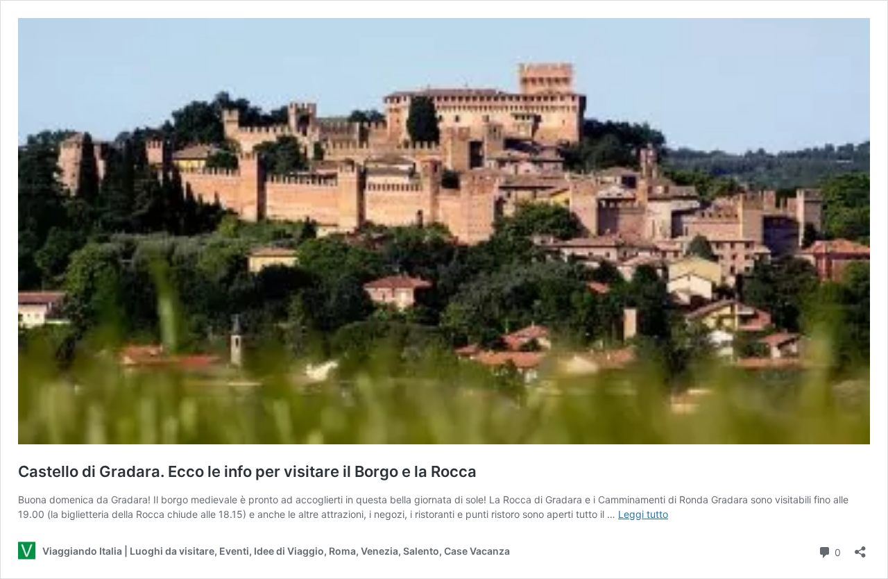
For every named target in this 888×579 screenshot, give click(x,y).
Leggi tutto (643, 514)
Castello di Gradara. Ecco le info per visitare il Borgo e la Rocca (247, 471)
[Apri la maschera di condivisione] (860, 547)
